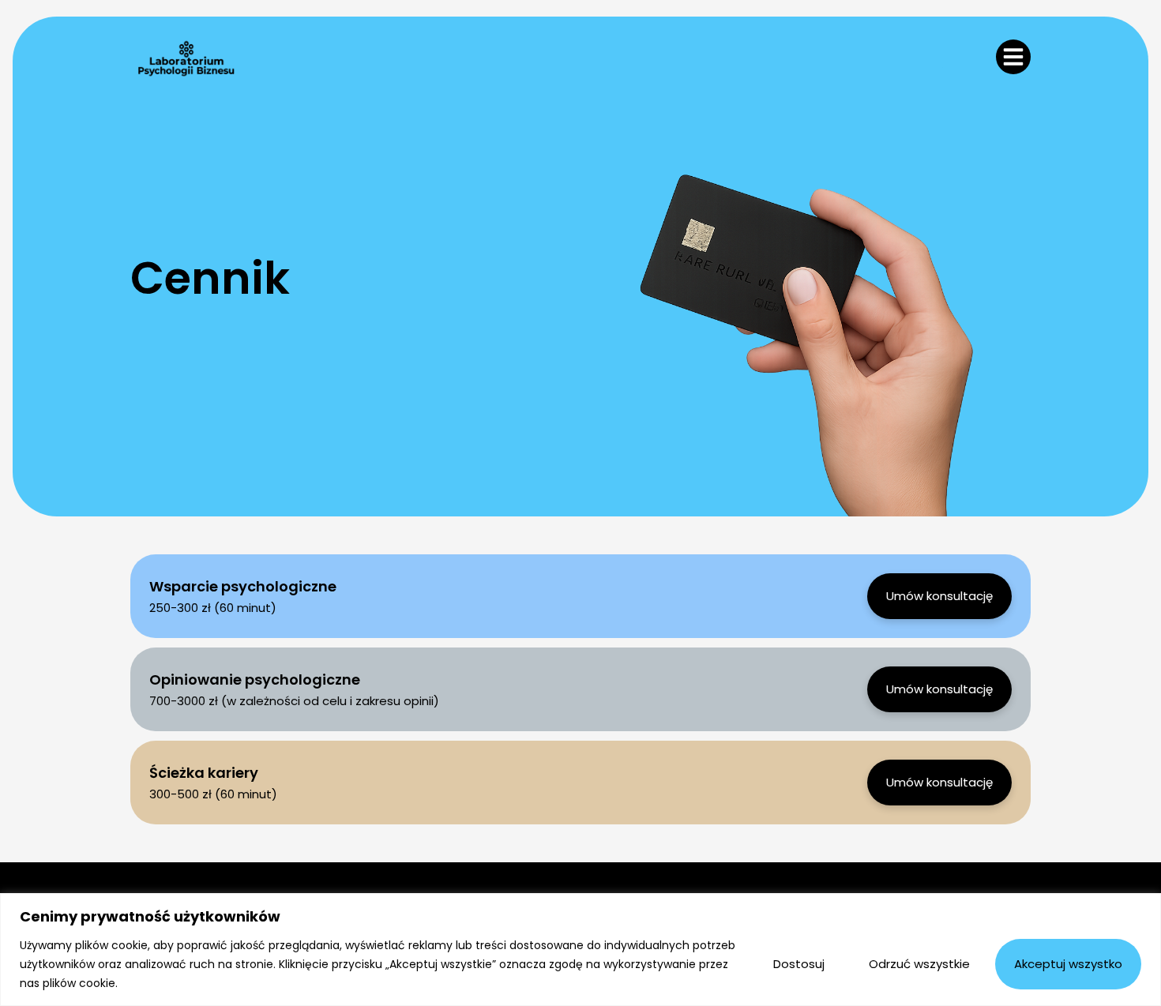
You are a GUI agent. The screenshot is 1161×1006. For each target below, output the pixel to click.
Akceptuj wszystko (1068, 963)
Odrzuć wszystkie (919, 963)
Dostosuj (799, 963)
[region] (580, 949)
